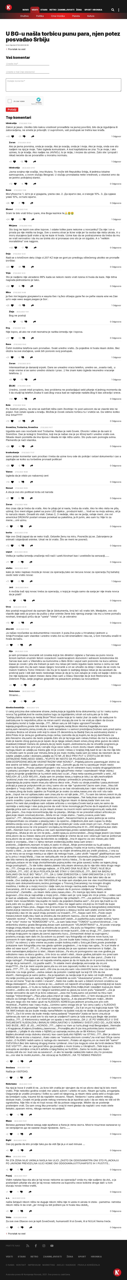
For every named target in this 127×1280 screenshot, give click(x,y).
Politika (40, 16)
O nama (10, 1265)
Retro (53, 10)
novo (26, 10)
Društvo (24, 16)
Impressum (34, 1265)
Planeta (76, 16)
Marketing (48, 1265)
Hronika (97, 10)
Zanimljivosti (66, 10)
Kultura (90, 16)
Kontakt (21, 1265)
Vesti (35, 10)
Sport (88, 10)
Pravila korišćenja (89, 1265)
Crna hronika (58, 16)
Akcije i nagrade (66, 1265)
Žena (79, 10)
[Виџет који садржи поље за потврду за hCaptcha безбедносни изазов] (24, 101)
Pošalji (12, 109)
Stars (43, 10)
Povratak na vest (16, 49)
